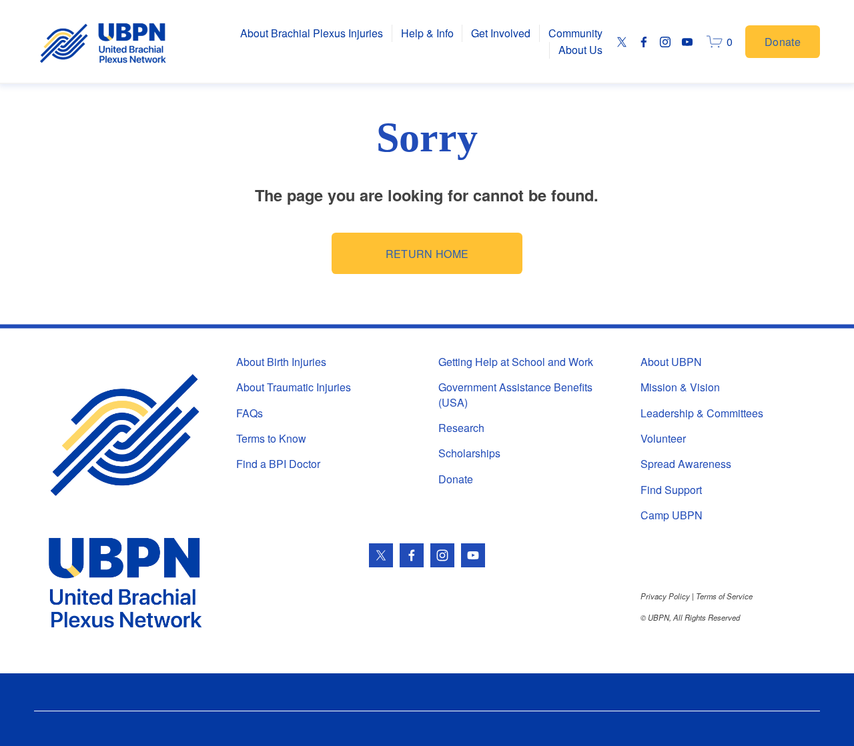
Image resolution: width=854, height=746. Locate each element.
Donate (783, 41)
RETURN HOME (427, 253)
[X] (621, 42)
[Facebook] (644, 42)
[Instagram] (665, 42)
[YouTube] (687, 42)
